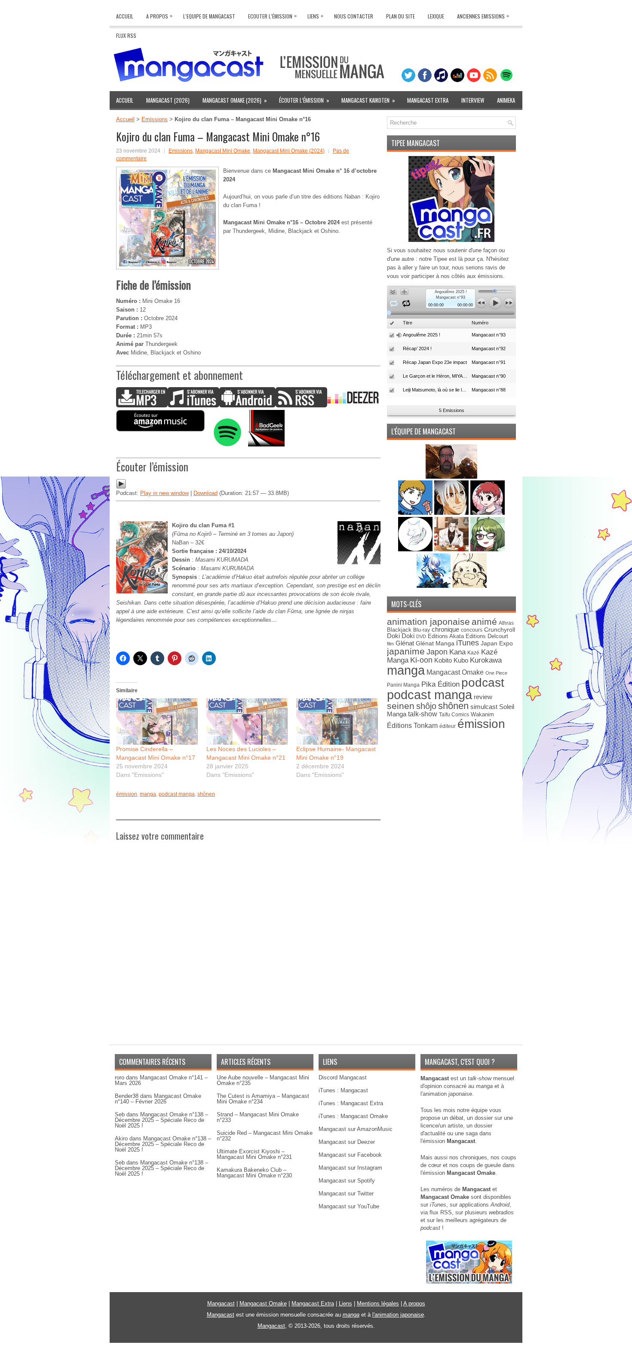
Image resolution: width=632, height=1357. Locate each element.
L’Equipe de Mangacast (209, 16)
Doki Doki (400, 636)
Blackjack (399, 630)
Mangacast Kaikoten (368, 100)
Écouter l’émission (304, 100)
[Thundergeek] (416, 513)
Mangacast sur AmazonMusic (356, 1129)
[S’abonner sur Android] (247, 405)
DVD (421, 636)
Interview (472, 100)
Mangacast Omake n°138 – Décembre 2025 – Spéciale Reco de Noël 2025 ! (161, 1120)
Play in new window (164, 493)
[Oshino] (452, 549)
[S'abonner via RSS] (301, 405)
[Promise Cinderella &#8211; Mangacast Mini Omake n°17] (157, 721)
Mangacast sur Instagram (350, 1167)
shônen (206, 794)
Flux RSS (126, 35)
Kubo (461, 660)
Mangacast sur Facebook (350, 1155)
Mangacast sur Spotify (347, 1180)
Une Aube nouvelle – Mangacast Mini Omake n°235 (263, 1080)
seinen (400, 706)
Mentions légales (378, 1303)
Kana (457, 652)
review (483, 697)
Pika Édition (440, 684)
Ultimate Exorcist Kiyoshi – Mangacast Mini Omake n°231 (254, 1154)
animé (484, 622)
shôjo (426, 706)
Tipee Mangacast (415, 143)
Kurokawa (486, 660)
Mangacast (221, 1303)
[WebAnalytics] (316, 1354)
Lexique (436, 16)
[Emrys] (416, 549)
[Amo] (487, 549)
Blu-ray (421, 630)
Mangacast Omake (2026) (234, 100)
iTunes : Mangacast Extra (351, 1103)
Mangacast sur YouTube (349, 1206)
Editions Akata (446, 636)
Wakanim (482, 714)
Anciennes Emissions (483, 16)
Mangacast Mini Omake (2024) (289, 151)
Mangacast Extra (427, 100)
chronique (445, 629)
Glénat (405, 643)
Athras (506, 623)
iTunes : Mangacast (343, 1090)
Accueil (124, 16)
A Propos (159, 16)
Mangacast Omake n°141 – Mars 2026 (161, 1080)
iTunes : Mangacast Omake (353, 1116)
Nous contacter (353, 16)
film (390, 643)
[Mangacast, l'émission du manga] (469, 1281)
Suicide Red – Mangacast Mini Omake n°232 (265, 1136)
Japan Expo (497, 643)
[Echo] (434, 586)
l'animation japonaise (398, 1314)
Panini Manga (403, 685)
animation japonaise (428, 622)
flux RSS (441, 1212)
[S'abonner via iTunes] (193, 405)
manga (148, 794)
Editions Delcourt (487, 636)
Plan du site (400, 16)
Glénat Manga (435, 643)
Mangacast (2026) (168, 100)
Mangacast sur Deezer (347, 1142)
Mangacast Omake (455, 672)
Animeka (506, 100)
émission (126, 794)
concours (471, 630)
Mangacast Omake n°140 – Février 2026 (158, 1099)
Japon (437, 652)
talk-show (422, 714)
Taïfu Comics (454, 714)
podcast (482, 682)
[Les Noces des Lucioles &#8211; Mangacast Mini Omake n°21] (247, 721)
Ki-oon (421, 660)
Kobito (443, 660)
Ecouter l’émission (272, 16)
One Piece (496, 672)
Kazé (473, 653)
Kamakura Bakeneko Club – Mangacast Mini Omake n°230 (254, 1173)
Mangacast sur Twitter (346, 1193)
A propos (414, 1303)
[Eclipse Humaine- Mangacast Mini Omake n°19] (337, 721)
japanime (406, 651)
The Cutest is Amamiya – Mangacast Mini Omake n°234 (263, 1099)
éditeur (447, 726)
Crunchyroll (499, 629)
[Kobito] (451, 477)
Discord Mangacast (343, 1077)
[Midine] (487, 513)
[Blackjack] (452, 513)
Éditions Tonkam (412, 725)
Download (205, 493)
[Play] (121, 487)
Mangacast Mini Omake (222, 151)
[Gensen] (469, 586)
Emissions (154, 119)
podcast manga (177, 794)
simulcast (483, 706)
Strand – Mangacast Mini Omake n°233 (258, 1117)
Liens (315, 16)
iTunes (467, 642)
